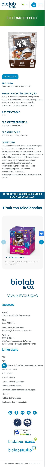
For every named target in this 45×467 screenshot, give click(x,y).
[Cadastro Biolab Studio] (22, 449)
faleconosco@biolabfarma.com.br (16, 315)
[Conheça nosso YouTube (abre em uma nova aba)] (24, 413)
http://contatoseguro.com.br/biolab (16, 341)
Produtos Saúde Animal (11, 386)
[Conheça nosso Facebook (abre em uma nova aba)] (18, 413)
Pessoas (5, 394)
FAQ (3, 361)
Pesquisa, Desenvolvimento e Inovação (18, 390)
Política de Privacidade (11, 398)
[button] (33, 4)
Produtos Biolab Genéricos (13, 382)
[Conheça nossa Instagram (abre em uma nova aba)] (11, 413)
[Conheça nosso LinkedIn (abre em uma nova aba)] (30, 413)
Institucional (7, 373)
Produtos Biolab (8, 377)
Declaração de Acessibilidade (14, 402)
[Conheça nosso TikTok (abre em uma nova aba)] (35, 413)
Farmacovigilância (9, 369)
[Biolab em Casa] (22, 440)
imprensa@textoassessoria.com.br (16, 330)
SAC (3, 357)
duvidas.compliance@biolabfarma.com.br (19, 344)
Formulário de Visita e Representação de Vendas (22, 365)
